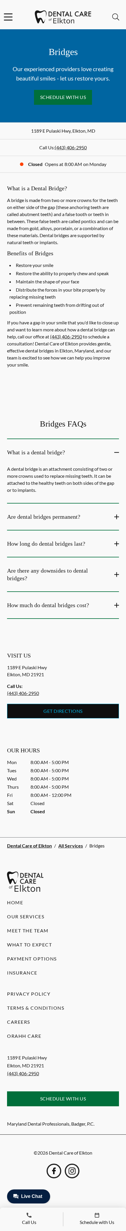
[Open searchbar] (115, 17)
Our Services (25, 916)
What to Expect (29, 944)
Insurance (22, 972)
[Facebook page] (54, 1171)
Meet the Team (28, 930)
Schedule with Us (63, 97)
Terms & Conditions (35, 1008)
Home (15, 902)
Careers (18, 1022)
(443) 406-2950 (71, 147)
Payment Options (32, 958)
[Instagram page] (72, 1171)
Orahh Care (24, 1036)
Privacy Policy (28, 994)
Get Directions (63, 711)
